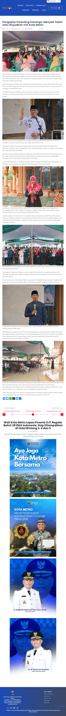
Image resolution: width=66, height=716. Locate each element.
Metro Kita (46, 696)
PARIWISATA (35, 10)
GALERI (44, 10)
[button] (4, 414)
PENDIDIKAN (25, 10)
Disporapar (46, 702)
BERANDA (20, 5)
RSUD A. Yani (47, 698)
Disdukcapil (47, 700)
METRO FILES (29, 5)
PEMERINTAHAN (40, 5)
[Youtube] (14, 708)
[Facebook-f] (8, 708)
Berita (33, 419)
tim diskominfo (34, 431)
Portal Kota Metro (48, 694)
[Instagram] (17, 708)
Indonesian (52, 1)
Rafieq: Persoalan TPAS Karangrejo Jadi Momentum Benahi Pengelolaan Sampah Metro (33, 425)
